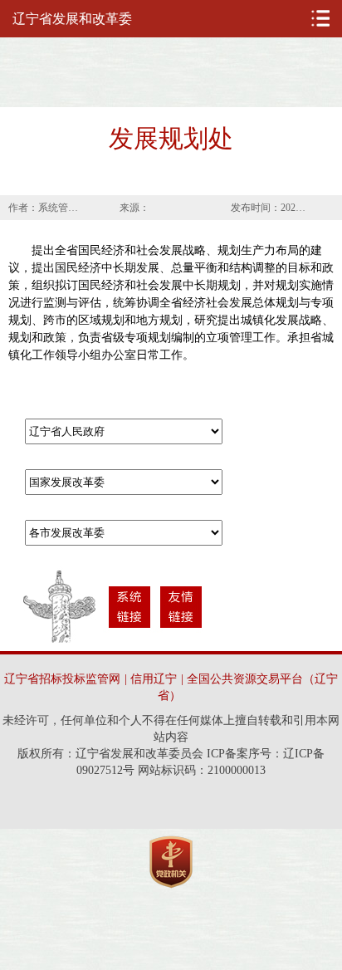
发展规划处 (171, 138)
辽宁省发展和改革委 (72, 19)
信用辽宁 (153, 679)
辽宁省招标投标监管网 (62, 679)
